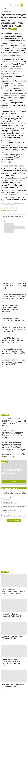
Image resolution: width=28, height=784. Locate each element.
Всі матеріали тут (14, 481)
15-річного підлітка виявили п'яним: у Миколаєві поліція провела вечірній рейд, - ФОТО (13, 351)
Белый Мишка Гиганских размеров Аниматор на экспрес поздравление (11, 661)
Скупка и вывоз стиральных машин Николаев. (13, 685)
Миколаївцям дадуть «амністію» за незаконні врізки (14, 319)
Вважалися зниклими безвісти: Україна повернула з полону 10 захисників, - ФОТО (13, 329)
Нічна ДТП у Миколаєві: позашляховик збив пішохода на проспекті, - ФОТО (13, 340)
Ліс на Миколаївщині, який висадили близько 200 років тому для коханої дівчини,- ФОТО (14, 422)
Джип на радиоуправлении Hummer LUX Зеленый (12, 638)
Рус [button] (5, 8)
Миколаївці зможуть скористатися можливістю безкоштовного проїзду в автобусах (13, 434)
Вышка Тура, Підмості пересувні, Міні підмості (11, 615)
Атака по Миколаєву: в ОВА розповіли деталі (14, 455)
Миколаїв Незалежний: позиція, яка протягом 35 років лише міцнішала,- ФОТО (14, 362)
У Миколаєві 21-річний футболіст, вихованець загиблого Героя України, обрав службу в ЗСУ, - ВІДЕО (14, 446)
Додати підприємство (14, 520)
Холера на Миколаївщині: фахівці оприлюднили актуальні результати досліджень (11, 308)
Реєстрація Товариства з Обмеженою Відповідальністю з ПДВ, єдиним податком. (13, 591)
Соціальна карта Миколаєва (12, 471)
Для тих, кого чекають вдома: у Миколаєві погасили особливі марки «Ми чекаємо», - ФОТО (14, 296)
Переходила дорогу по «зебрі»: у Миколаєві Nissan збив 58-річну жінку (14, 285)
